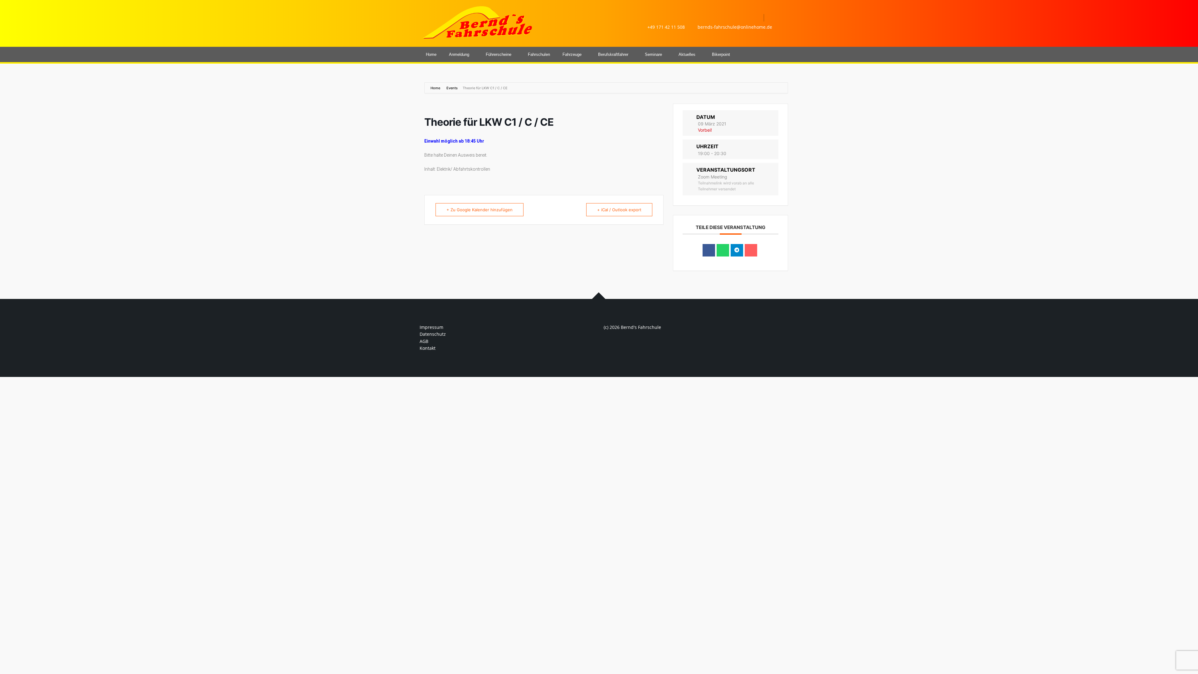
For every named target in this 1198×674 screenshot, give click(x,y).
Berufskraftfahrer (613, 54)
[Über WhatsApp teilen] (723, 250)
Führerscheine (498, 54)
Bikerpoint (721, 54)
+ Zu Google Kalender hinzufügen (479, 209)
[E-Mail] (751, 250)
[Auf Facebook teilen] (709, 250)
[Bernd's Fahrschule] (477, 22)
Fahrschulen (539, 54)
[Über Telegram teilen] (737, 250)
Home (431, 54)
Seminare (653, 54)
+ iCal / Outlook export (619, 209)
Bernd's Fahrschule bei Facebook (756, 18)
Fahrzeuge (572, 54)
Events (452, 88)
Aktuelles (687, 54)
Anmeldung (459, 54)
